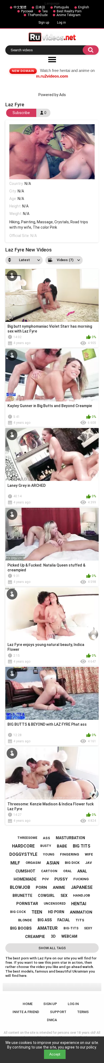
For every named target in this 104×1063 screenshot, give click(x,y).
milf (15, 862)
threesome (27, 838)
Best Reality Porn (69, 11)
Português (61, 7)
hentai (78, 903)
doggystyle (23, 854)
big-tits (70, 928)
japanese (82, 887)
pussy (61, 879)
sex (64, 895)
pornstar (27, 903)
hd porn (56, 912)
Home (28, 1004)
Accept (54, 1054)
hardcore (23, 846)
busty (45, 846)
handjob (81, 895)
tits (79, 920)
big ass (45, 920)
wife (89, 854)
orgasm (33, 863)
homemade (25, 879)
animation (81, 912)
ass (46, 838)
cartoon (49, 871)
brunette (22, 895)
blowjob (20, 887)
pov (45, 879)
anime (59, 887)
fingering (69, 854)
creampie (35, 936)
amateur (47, 928)
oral (67, 871)
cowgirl (46, 895)
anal (82, 871)
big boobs (21, 928)
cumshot (25, 871)
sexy (88, 928)
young (48, 854)
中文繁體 (20, 7)
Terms (83, 1012)
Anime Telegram (69, 15)
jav (88, 863)
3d (53, 936)
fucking (81, 879)
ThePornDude (37, 15)
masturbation (70, 838)
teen (36, 912)
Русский (27, 11)
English (83, 7)
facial (63, 920)
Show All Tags (52, 948)
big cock (18, 912)
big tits (81, 846)
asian (52, 862)
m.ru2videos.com (52, 76)
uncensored (55, 903)
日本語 (40, 7)
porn (41, 887)
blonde (25, 920)
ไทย (45, 11)
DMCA (52, 1020)
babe (62, 846)
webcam (69, 936)
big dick (72, 863)
